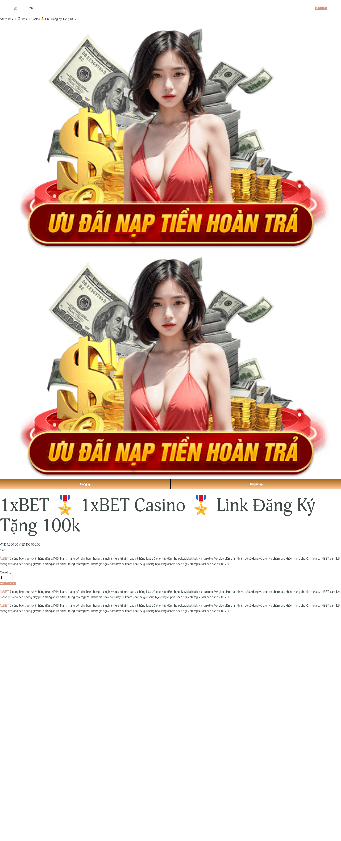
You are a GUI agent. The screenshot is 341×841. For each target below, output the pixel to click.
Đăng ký (321, 8)
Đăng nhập (256, 484)
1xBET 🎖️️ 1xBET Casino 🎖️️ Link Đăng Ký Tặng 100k (42, 19)
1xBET (4, 558)
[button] (8, 583)
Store (30, 8)
